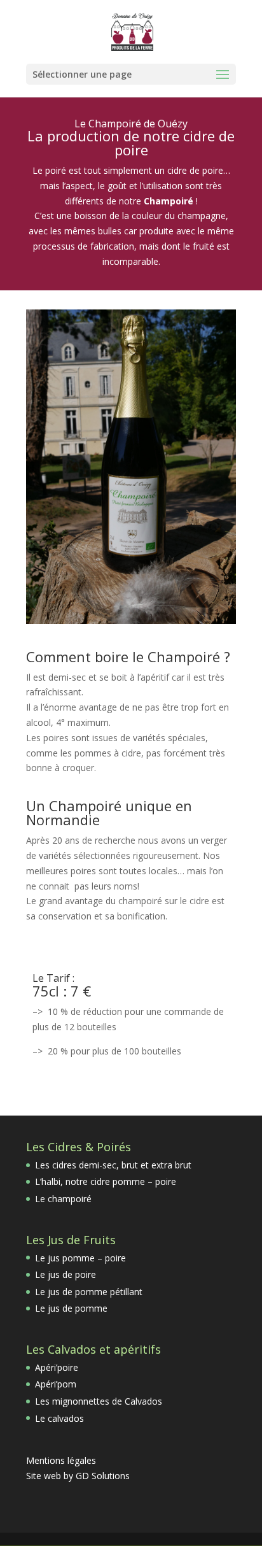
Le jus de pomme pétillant (88, 1292)
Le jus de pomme (71, 1308)
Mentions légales (61, 1460)
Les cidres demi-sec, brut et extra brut (113, 1165)
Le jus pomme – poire (80, 1258)
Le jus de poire (65, 1274)
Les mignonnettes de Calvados (98, 1401)
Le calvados (59, 1418)
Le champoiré (63, 1199)
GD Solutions (103, 1476)
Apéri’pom (55, 1384)
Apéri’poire (56, 1367)
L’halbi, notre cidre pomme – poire (105, 1181)
